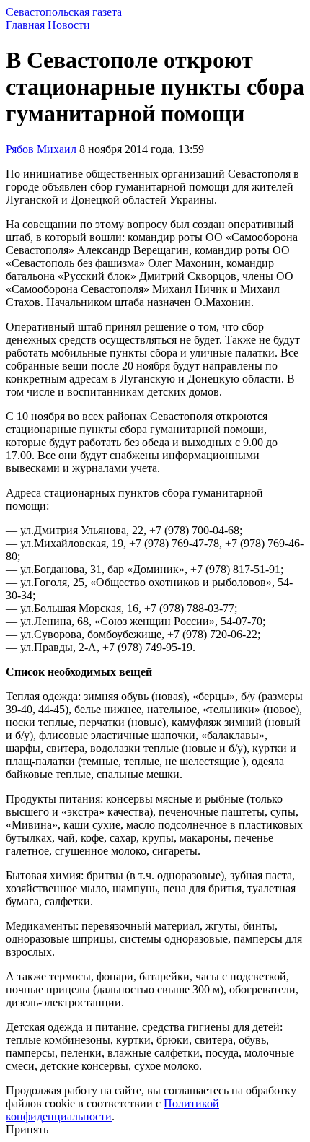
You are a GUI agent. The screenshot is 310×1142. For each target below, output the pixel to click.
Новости (69, 25)
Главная (25, 25)
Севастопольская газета (64, 12)
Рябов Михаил (41, 149)
